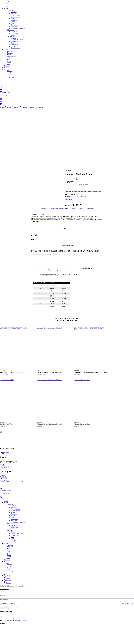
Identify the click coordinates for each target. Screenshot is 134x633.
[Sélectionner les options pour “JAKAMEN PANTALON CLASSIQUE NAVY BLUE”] (84, 362)
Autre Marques (4, 467)
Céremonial (14, 33)
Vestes (13, 18)
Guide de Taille (83, 184)
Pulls (8, 59)
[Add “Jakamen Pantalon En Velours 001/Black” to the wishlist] (59, 416)
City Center (3, 478)
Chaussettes (14, 44)
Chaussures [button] (10, 30)
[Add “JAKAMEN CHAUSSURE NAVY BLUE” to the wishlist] (22, 364)
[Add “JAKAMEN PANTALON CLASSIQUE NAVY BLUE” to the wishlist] (95, 364)
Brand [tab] (73, 208)
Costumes (14, 20)
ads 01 (38, 370)
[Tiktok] (8, 453)
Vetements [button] (10, 10)
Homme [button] (6, 8)
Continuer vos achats (21, 620)
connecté (43, 255)
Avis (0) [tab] (81, 208)
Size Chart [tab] (90, 208)
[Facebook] (1, 453)
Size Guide (10, 77)
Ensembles (14, 26)
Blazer (13, 21)
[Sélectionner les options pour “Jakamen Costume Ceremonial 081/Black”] (47, 362)
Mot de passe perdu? (128, 603)
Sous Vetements (15, 48)
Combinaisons (11, 56)
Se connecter (4, 608)
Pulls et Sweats (15, 17)
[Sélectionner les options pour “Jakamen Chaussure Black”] (84, 414)
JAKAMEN (68, 199)
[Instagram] (5, 453)
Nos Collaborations (5, 466)
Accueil (6, 7)
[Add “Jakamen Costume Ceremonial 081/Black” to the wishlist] (59, 364)
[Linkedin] (3, 453)
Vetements (16, 107)
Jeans (8, 76)
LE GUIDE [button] (7, 69)
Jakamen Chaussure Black (82, 424)
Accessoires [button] (10, 36)
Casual (13, 35)
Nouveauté (7, 66)
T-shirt (9, 74)
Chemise (9, 71)
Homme (9, 107)
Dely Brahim (3, 477)
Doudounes (14, 25)
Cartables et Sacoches (17, 39)
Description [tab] (44, 208)
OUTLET (6, 67)
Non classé (83, 196)
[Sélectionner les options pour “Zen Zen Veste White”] (10, 414)
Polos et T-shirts (15, 15)
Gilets (12, 23)
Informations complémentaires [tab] (59, 208)
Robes (9, 54)
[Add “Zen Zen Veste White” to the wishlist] (22, 416)
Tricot (9, 72)
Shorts (9, 61)
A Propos (2, 464)
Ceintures (13, 38)
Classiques (14, 31)
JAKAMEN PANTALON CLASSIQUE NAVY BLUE (91, 372)
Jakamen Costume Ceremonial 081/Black (49, 372)
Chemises (13, 12)
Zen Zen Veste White (6, 424)
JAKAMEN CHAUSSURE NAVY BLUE (13, 372)
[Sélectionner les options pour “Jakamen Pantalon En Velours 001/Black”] (47, 414)
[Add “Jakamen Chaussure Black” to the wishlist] (95, 416)
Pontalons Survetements (18, 28)
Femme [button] (6, 49)
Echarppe (13, 46)
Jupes (8, 58)
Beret (12, 43)
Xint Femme (3, 480)
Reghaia (2, 475)
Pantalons (13, 13)
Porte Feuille (14, 41)
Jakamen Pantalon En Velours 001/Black (49, 424)
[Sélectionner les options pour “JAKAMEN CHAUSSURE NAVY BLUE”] (10, 362)
